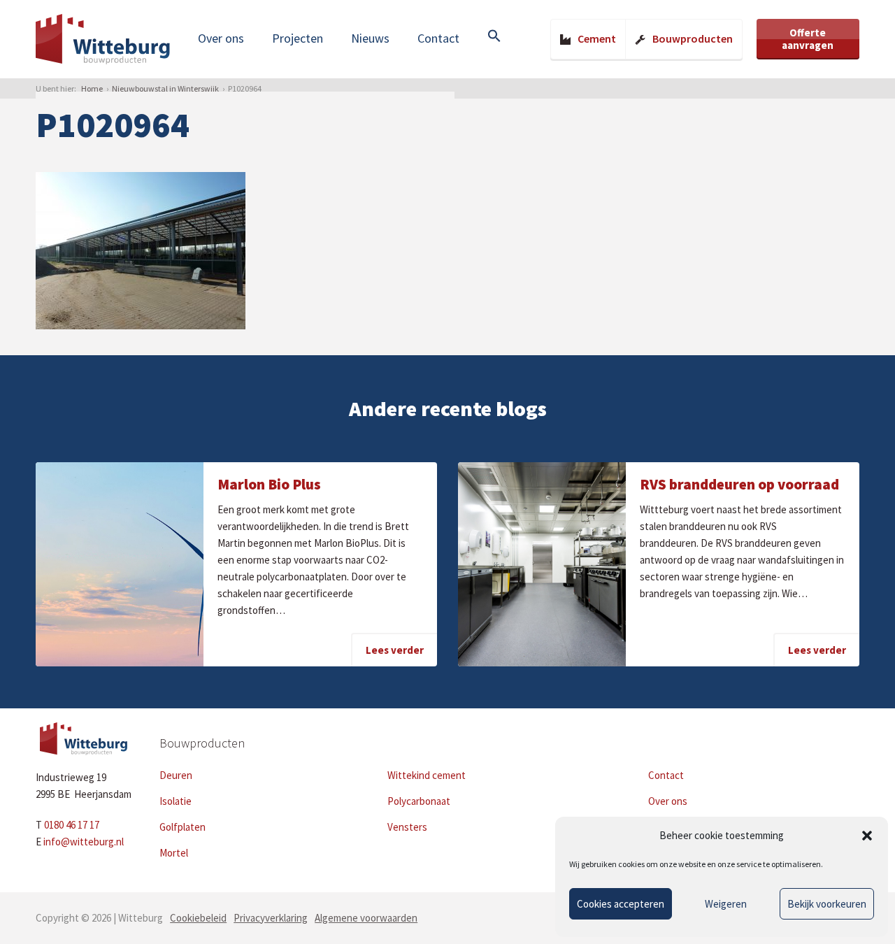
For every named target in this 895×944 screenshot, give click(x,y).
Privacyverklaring (271, 917)
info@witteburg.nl (83, 841)
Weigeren (726, 903)
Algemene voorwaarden (366, 917)
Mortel (173, 852)
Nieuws (370, 38)
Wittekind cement (426, 775)
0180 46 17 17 (71, 824)
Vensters (407, 827)
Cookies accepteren (620, 903)
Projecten (297, 38)
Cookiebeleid (198, 917)
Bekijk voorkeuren (826, 903)
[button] (867, 836)
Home (92, 88)
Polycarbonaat (418, 801)
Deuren (175, 775)
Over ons (221, 38)
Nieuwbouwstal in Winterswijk (165, 88)
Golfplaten (182, 827)
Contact (438, 38)
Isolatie (175, 801)
